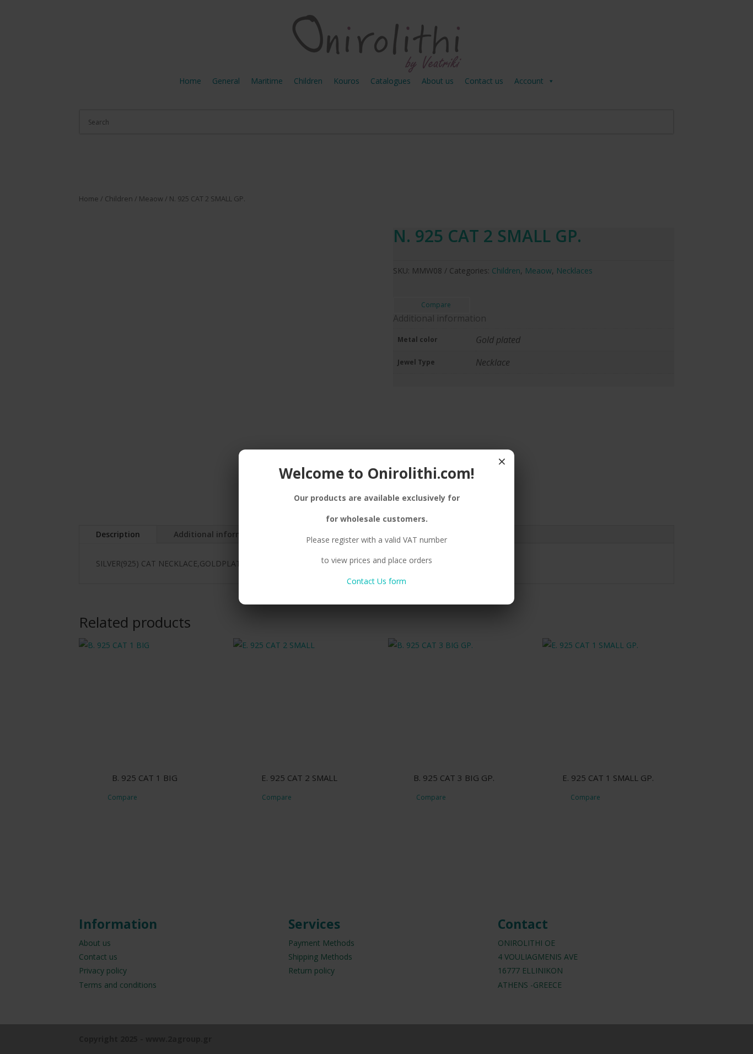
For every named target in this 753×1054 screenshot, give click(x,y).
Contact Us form (376, 581)
